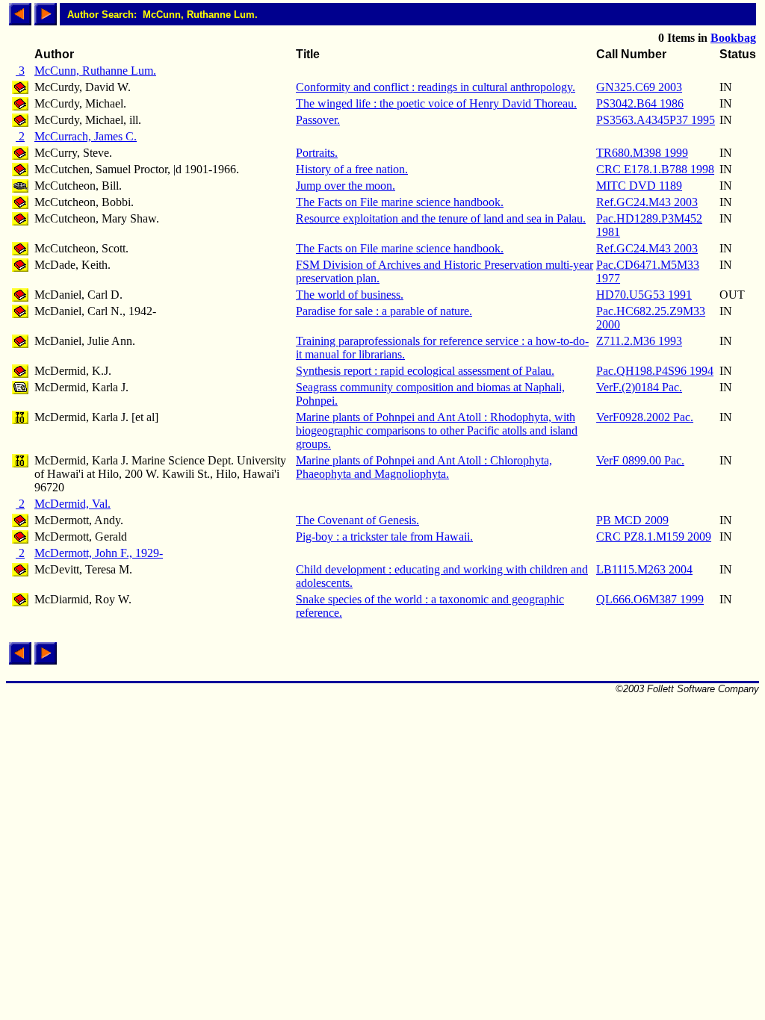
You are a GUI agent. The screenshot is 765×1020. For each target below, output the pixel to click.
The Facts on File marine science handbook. (400, 202)
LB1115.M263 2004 (644, 569)
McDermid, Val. (72, 503)
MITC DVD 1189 (639, 185)
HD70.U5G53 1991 (644, 294)
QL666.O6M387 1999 (650, 599)
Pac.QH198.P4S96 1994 (654, 370)
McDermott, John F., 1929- (98, 553)
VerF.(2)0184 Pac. (639, 387)
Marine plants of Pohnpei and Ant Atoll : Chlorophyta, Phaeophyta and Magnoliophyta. (424, 467)
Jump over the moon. (345, 185)
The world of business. (349, 294)
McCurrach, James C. (85, 136)
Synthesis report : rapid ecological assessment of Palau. (425, 370)
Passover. (318, 119)
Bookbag (733, 37)
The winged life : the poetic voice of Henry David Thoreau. (436, 103)
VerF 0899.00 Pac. (640, 460)
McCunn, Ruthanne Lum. (95, 70)
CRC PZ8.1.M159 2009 (653, 536)
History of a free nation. (352, 169)
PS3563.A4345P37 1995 (655, 119)
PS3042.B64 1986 (640, 103)
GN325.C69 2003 (639, 87)
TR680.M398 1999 (642, 152)
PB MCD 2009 (632, 520)
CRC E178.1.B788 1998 (655, 169)
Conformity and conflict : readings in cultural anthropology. (435, 87)
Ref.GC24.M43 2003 (647, 202)
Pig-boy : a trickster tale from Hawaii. (384, 536)
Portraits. (317, 152)
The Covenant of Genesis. (357, 520)
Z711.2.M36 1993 (639, 341)
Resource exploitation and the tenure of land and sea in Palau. (441, 218)
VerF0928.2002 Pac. (644, 417)
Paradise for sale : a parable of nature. (384, 311)
